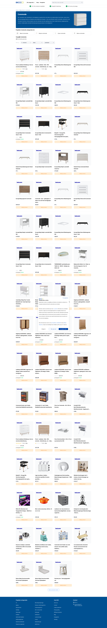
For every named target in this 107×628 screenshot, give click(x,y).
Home (17, 10)
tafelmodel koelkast (20, 617)
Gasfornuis (37, 624)
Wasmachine (18, 607)
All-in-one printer (38, 609)
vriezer (36, 619)
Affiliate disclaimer (58, 612)
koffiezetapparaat (19, 619)
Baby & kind (22, 10)
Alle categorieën (30, 2)
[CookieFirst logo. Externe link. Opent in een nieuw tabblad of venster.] (41, 299)
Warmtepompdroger (39, 602)
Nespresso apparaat (20, 624)
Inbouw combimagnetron (40, 605)
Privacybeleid (65, 298)
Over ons (56, 602)
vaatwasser (37, 614)
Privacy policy (57, 609)
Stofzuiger (37, 612)
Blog (55, 614)
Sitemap (55, 619)
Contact (55, 605)
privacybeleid (53, 322)
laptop (17, 605)
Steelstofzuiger (38, 621)
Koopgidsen (42, 2)
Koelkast (17, 614)
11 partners (55, 308)
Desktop (17, 609)
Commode (28, 10)
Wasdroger (18, 612)
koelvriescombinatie (20, 621)
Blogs (37, 2)
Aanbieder (47, 42)
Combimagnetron (38, 607)
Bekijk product (24, 76)
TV (16, 602)
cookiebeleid (58, 322)
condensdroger (38, 617)
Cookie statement (57, 607)
